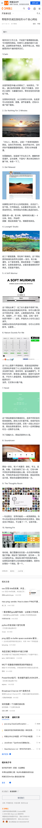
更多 (3, 782)
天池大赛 (17, 803)
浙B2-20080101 (24, 816)
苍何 (3, 671)
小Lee (4, 632)
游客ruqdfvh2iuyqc (8, 595)
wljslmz (4, 684)
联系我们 (21, 798)
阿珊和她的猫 (6, 619)
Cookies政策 (21, 811)
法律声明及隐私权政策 (9, 811)
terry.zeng (5, 645)
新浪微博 (13, 791)
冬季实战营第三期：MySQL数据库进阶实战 (17, 772)
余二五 (4, 605)
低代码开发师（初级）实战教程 (13, 768)
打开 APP (35, 3)
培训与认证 (24, 803)
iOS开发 (20, 571)
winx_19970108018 (8, 658)
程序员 (12, 571)
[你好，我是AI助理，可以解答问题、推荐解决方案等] (28, 8)
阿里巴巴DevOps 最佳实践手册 (13, 776)
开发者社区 (9, 803)
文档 (3, 803)
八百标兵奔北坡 (7, 698)
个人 (38, 13)
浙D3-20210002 (23, 819)
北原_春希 (5, 711)
